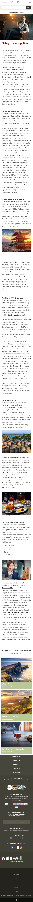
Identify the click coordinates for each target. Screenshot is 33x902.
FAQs (16, 891)
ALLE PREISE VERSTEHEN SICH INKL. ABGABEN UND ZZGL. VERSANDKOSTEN (16, 895)
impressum (16, 870)
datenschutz (16, 874)
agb (16, 878)
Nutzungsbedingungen (16, 882)
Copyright (16, 887)
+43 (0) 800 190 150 (18, 835)
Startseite (22, 12)
